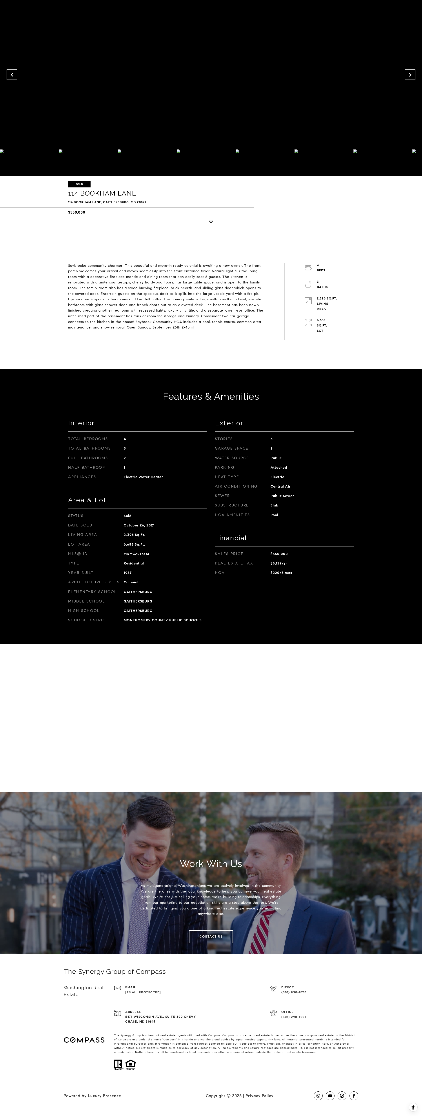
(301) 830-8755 (294, 992)
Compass (228, 1035)
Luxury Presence (104, 1095)
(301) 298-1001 (293, 1017)
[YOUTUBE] (330, 1095)
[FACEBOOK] (353, 1095)
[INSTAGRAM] (318, 1095)
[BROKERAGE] (342, 1095)
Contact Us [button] (211, 936)
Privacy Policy (259, 1095)
